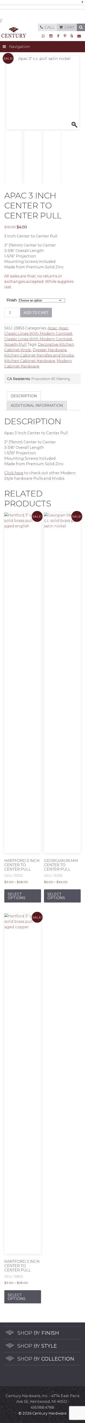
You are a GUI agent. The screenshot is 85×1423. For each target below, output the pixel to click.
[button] (75, 95)
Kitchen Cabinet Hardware (29, 361)
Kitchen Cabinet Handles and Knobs (39, 355)
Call (50, 27)
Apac (52, 328)
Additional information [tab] (37, 405)
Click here (13, 473)
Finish (12, 300)
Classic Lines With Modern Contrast (38, 333)
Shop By (38, 1333)
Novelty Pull (15, 344)
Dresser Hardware (50, 350)
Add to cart (36, 313)
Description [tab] (24, 396)
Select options (16, 896)
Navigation (19, 46)
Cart (69, 27)
